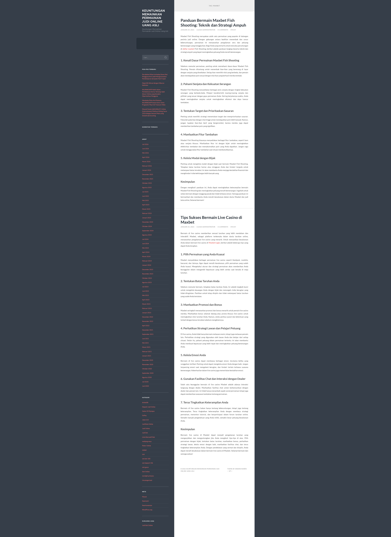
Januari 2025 (146, 218)
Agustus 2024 (147, 235)
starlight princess (148, 476)
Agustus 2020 (147, 377)
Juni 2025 (145, 196)
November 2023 (147, 274)
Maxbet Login (214, 243)
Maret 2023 (146, 304)
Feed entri (145, 501)
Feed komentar (147, 505)
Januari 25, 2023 (187, 227)
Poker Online (146, 446)
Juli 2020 (145, 382)
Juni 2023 (145, 291)
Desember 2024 (147, 222)
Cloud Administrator (206, 30)
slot (143, 454)
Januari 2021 (146, 356)
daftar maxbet (188, 49)
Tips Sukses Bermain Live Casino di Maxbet (211, 219)
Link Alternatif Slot (148, 437)
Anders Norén (241, 469)
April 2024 (145, 252)
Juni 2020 (145, 386)
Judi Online (146, 428)
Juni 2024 (145, 243)
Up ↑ (230, 471)
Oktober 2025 (147, 183)
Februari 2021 (147, 351)
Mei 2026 (145, 153)
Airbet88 (145, 402)
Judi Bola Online (147, 424)
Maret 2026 (146, 161)
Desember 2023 (147, 269)
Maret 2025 (146, 209)
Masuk (144, 497)
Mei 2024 (145, 248)
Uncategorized (147, 480)
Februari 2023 (147, 308)
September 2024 (147, 231)
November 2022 (147, 321)
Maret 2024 (146, 256)
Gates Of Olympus (148, 411)
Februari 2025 (147, 213)
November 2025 (147, 179)
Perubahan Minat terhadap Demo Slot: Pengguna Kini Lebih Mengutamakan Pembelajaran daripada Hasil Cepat (155, 76)
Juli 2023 (145, 287)
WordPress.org (147, 510)
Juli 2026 (145, 144)
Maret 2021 (146, 347)
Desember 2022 (147, 317)
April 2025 (145, 205)
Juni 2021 (145, 338)
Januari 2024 (146, 265)
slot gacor (145, 467)
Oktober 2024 (147, 226)
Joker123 (145, 420)
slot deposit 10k (147, 463)
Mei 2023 (145, 295)
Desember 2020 (147, 360)
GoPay (144, 415)
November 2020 (147, 364)
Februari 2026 (147, 166)
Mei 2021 (145, 343)
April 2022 (145, 325)
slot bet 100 (146, 459)
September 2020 (147, 373)
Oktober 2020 (147, 369)
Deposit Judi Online (148, 407)
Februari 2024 (147, 261)
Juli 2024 (145, 239)
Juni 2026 (145, 148)
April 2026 (145, 157)
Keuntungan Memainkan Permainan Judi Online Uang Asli (153, 18)
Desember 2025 (147, 174)
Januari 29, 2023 (187, 30)
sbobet (144, 450)
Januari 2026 (146, 170)
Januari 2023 (146, 313)
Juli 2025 (145, 192)
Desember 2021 (147, 330)
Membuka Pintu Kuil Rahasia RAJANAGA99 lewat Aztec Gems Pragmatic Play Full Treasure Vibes (153, 102)
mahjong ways (147, 441)
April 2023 (145, 300)
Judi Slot (145, 433)
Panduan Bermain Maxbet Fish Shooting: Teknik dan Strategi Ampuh (213, 22)
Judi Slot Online (147, 525)
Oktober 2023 (147, 278)
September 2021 (147, 334)
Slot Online (146, 471)
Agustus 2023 (147, 282)
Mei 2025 (145, 200)
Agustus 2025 (147, 187)
